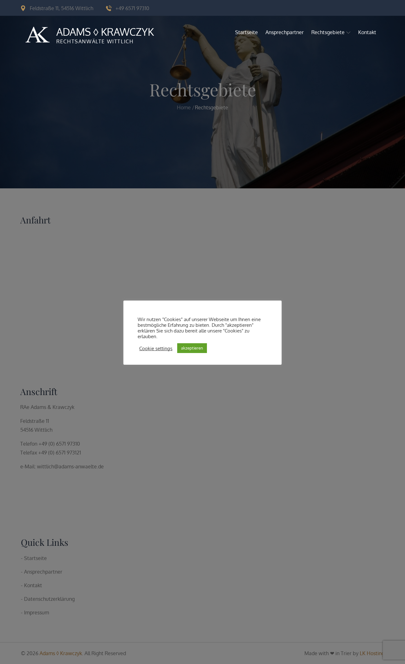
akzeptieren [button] (192, 347)
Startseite (246, 32)
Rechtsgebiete (328, 32)
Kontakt (367, 32)
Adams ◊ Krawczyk (105, 31)
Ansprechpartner (284, 32)
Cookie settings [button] (155, 348)
